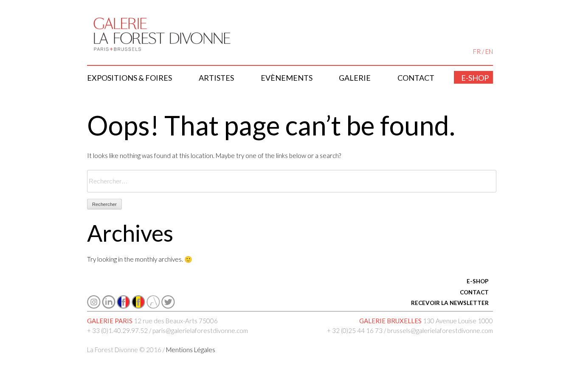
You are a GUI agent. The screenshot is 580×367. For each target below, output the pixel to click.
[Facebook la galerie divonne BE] (138, 306)
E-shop (475, 77)
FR (477, 51)
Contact (415, 77)
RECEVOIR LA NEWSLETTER (450, 302)
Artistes (216, 77)
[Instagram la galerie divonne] (94, 306)
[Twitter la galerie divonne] (168, 306)
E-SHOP (478, 281)
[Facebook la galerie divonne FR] (123, 306)
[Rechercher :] (291, 181)
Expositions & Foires (129, 77)
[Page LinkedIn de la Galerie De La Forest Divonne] (108, 306)
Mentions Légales (190, 349)
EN (489, 51)
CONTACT (474, 292)
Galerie (355, 77)
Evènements (287, 77)
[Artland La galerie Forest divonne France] (153, 306)
